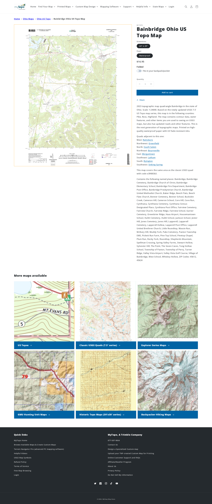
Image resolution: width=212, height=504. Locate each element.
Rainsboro (148, 140)
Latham (152, 157)
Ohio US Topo (44, 19)
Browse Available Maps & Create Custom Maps (35, 445)
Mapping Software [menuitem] (109, 6)
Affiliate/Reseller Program (119, 462)
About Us (112, 466)
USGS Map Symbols (22, 458)
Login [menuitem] (171, 6)
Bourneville (154, 150)
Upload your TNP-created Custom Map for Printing (131, 453)
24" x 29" (143, 46)
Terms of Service (21, 466)
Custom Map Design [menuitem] (86, 6)
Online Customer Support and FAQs (124, 458)
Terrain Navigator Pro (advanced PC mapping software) (39, 449)
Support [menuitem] (127, 6)
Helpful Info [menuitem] (142, 6)
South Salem (150, 147)
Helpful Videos (20, 453)
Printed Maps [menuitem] (64, 6)
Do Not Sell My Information (120, 475)
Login (16, 475)
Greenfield (154, 143)
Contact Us (113, 445)
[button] (186, 6)
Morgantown (148, 154)
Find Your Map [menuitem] (45, 6)
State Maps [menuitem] (158, 6)
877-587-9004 (114, 440)
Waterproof (144, 55)
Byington (148, 161)
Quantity (140, 79)
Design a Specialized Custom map (123, 449)
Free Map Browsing (22, 470)
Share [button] (142, 100)
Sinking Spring (155, 164)
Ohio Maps (28, 19)
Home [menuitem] (33, 6)
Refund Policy (20, 462)
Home (17, 19)
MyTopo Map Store (109, 499)
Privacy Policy (114, 470)
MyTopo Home (20, 440)
